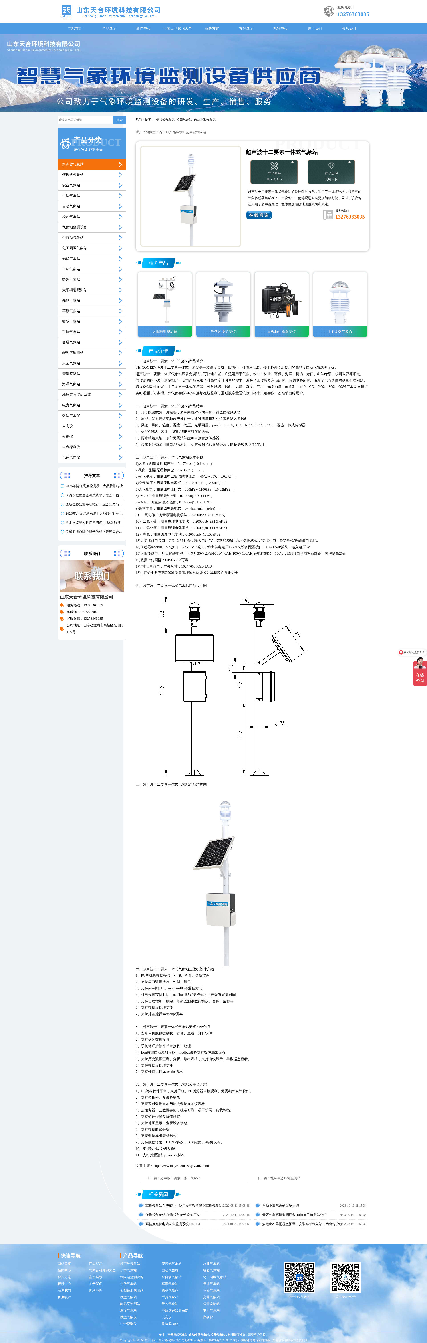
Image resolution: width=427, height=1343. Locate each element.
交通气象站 (71, 342)
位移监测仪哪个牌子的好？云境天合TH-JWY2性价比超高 (95, 532)
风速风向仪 (71, 457)
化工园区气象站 (74, 248)
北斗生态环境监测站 (285, 1178)
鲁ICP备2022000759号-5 (224, 1340)
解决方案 (212, 28)
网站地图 (95, 1290)
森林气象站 (71, 300)
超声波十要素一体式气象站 (180, 1178)
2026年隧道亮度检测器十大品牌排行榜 (94, 486)
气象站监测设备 (74, 227)
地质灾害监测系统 (76, 395)
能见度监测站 (73, 353)
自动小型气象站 (205, 119)
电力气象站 (71, 405)
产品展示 (109, 28)
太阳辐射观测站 (74, 290)
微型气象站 (71, 321)
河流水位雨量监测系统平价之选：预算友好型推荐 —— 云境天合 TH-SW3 (95, 495)
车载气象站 (71, 269)
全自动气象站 (73, 237)
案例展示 (246, 28)
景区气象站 (71, 363)
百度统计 (64, 1297)
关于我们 (315, 28)
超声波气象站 (73, 164)
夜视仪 (67, 436)
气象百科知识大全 (177, 28)
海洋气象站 (71, 384)
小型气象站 (71, 196)
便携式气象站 (165, 119)
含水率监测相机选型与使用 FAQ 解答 (93, 522)
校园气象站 (184, 119)
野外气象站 (71, 279)
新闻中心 (143, 28)
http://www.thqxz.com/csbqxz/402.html (181, 1166)
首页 (162, 132)
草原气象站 (71, 311)
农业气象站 (71, 185)
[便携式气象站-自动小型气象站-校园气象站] (111, 11)
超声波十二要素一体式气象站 (166, 361)
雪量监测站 (71, 374)
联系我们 (349, 28)
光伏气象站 (71, 258)
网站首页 (75, 28)
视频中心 (280, 28)
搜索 (120, 120)
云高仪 (67, 426)
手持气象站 (71, 332)
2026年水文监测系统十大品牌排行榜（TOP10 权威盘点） (95, 513)
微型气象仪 (71, 415)
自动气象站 (71, 206)
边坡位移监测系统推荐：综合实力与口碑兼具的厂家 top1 (95, 504)
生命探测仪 (71, 447)
